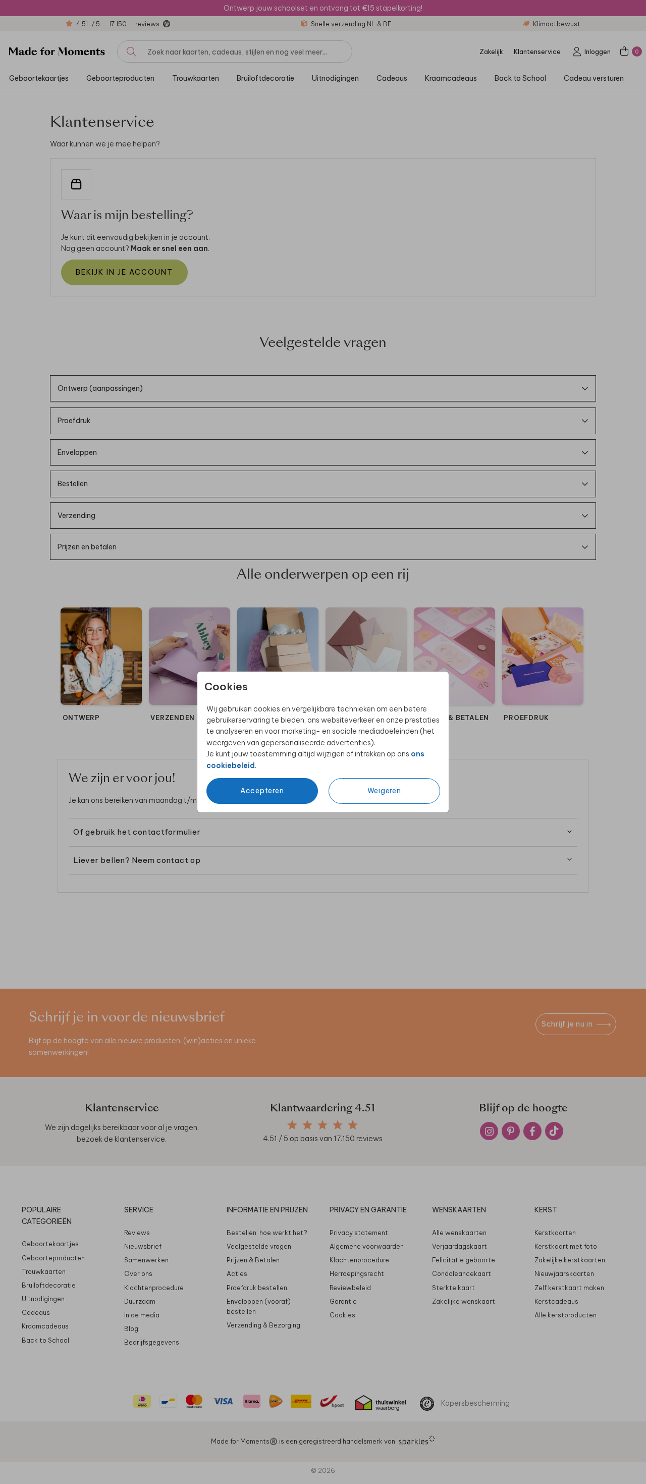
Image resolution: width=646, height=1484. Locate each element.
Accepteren (262, 790)
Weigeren (384, 790)
